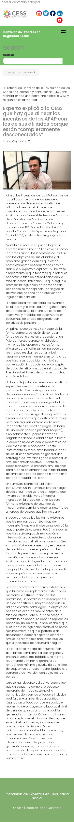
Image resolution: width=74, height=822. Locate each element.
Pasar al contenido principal (20, 2)
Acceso (18, 808)
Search (8, 55)
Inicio (10, 72)
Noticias (28, 72)
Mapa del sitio (36, 808)
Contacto (54, 808)
